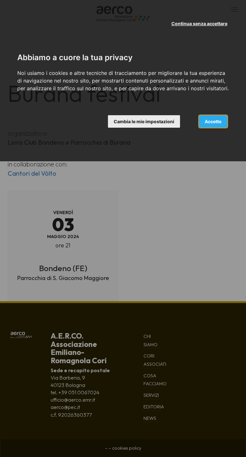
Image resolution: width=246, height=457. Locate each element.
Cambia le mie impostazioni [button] (144, 121)
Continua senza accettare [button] (199, 23)
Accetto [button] (213, 121)
